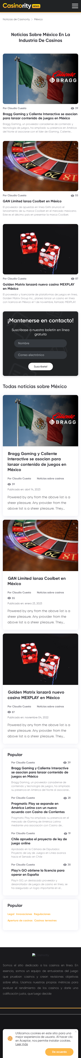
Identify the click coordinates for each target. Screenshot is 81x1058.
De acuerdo (59, 1051)
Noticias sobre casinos (50, 478)
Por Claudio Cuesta (14, 108)
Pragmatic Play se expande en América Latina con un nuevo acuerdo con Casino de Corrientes (38, 808)
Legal (11, 914)
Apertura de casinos (20, 920)
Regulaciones (42, 914)
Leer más (21, 1044)
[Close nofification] (76, 1031)
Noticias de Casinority (16, 19)
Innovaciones (24, 914)
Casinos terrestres (45, 920)
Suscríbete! (40, 366)
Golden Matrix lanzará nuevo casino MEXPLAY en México (36, 695)
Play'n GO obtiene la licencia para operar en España (37, 872)
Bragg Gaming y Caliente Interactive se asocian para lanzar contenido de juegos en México (40, 116)
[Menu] (75, 6)
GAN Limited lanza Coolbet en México (32, 201)
